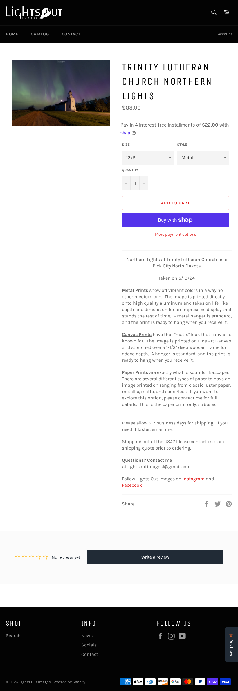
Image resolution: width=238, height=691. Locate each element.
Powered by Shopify (68, 682)
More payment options (175, 234)
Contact (71, 34)
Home (12, 34)
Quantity (130, 170)
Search (13, 635)
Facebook (132, 485)
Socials (89, 645)
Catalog (40, 34)
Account (225, 34)
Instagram (194, 479)
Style (182, 145)
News (87, 635)
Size (126, 145)
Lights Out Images (35, 682)
